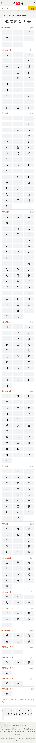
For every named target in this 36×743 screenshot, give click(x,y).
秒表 (18, 734)
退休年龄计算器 (11, 732)
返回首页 (8, 729)
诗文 (20, 729)
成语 (31, 729)
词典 (27, 729)
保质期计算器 (29, 732)
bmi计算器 (20, 732)
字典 (24, 729)
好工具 (18, 738)
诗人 (13, 729)
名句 (16, 729)
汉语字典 (11, 15)
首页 (3, 15)
